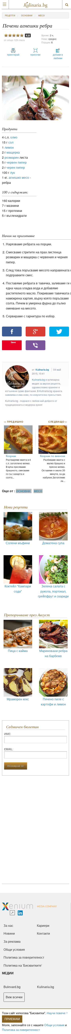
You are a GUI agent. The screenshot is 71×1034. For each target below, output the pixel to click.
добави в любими (58, 56)
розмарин (12, 157)
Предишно (13, 421)
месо (41, 15)
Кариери (43, 925)
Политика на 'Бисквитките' (23, 965)
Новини (9, 933)
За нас (8, 925)
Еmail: (8, 749)
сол (10, 142)
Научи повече (56, 1013)
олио (13, 137)
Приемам (12, 1019)
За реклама (12, 941)
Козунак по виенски (52, 456)
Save (13, 342)
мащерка (13, 152)
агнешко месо (19, 177)
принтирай (13, 54)
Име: (7, 734)
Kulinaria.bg (42, 369)
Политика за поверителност (21, 1030)
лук (12, 172)
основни (26, 15)
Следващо (57, 421)
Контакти (43, 933)
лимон (9, 147)
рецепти (10, 15)
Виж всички (14, 997)
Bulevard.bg (12, 987)
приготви (35, 54)
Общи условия (54, 1025)
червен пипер (17, 162)
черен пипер (16, 167)
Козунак (11, 456)
